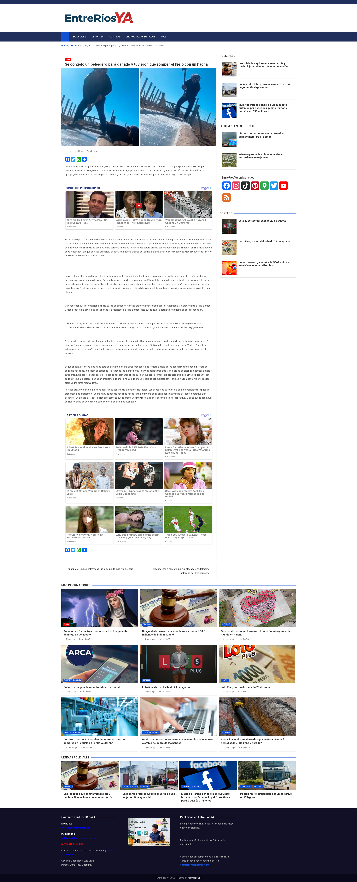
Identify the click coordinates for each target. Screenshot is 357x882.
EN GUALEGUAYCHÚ (130, 787)
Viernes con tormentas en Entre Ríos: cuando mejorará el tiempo (261, 135)
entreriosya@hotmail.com (194, 864)
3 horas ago (150, 639)
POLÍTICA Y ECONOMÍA (72, 680)
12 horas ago (71, 747)
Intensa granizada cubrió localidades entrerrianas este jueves (261, 156)
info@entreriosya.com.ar (75, 827)
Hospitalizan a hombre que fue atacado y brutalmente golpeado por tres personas (181, 571)
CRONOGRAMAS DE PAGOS (140, 36)
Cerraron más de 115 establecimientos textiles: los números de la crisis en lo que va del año (94, 741)
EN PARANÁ (226, 624)
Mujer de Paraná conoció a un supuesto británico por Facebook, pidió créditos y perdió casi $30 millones (263, 108)
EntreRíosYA (92, 151)
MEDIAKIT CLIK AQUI (72, 844)
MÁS (163, 36)
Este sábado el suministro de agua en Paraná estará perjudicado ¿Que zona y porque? (252, 741)
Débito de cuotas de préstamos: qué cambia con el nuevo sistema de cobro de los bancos (177, 741)
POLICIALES (79, 36)
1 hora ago (70, 639)
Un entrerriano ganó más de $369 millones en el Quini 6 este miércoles (264, 264)
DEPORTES (98, 36)
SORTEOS (114, 36)
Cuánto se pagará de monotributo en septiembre (93, 687)
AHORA (68, 60)
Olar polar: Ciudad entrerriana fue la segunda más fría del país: (101, 569)
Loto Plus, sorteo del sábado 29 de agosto (264, 241)
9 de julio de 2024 (75, 151)
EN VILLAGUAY (246, 787)
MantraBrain (194, 877)
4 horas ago (71, 692)
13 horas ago (229, 747)
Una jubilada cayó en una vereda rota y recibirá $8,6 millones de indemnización (263, 65)
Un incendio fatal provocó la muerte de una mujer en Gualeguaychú (265, 85)
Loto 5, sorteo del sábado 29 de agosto (262, 220)
